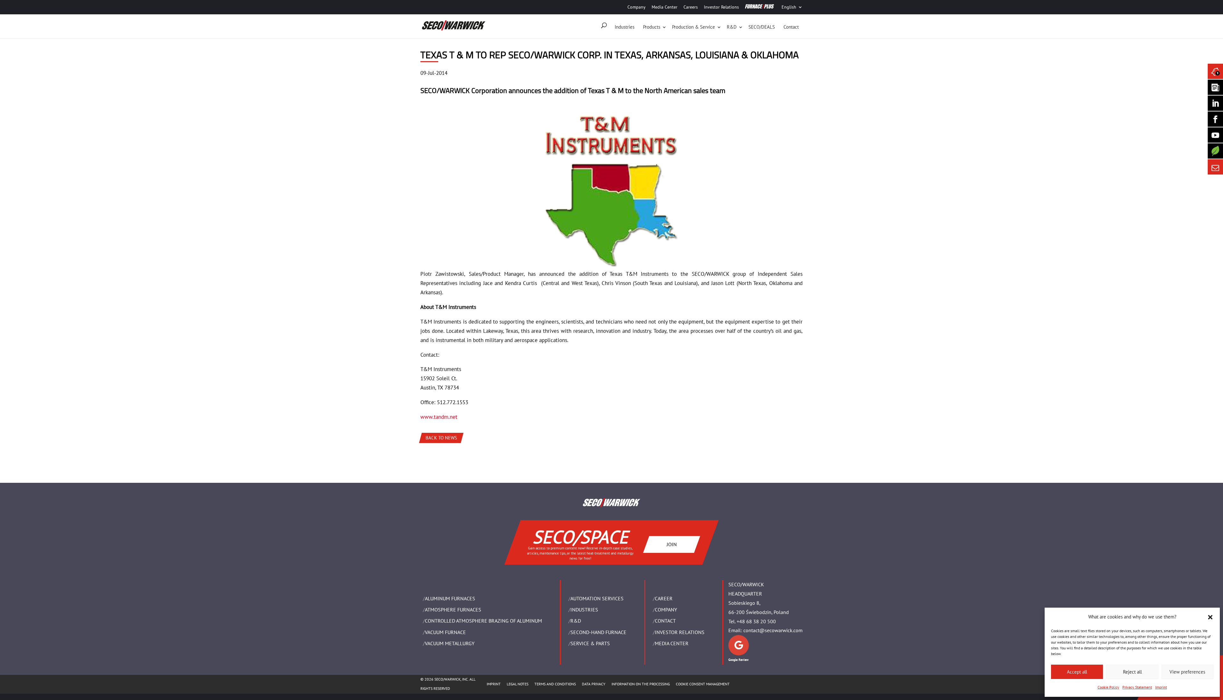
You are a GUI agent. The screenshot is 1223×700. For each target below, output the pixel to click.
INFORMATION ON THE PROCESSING (641, 684)
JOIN (672, 544)
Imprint (1161, 687)
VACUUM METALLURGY (450, 643)
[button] (1210, 617)
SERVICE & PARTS (590, 643)
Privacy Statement (1137, 687)
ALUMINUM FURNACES (450, 598)
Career (664, 598)
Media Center (664, 7)
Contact (791, 27)
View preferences (1187, 672)
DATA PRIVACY (593, 684)
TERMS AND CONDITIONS (555, 684)
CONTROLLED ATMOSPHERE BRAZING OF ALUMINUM (483, 621)
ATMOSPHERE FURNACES (453, 609)
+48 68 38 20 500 (756, 621)
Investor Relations (721, 7)
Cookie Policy (1108, 687)
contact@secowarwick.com (773, 630)
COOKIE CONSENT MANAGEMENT (703, 684)
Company (636, 7)
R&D (732, 27)
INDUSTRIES (584, 609)
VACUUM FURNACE (445, 632)
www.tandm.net (438, 416)
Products (651, 27)
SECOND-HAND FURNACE (598, 632)
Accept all (1077, 672)
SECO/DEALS (761, 27)
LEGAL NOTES (517, 684)
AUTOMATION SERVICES (597, 598)
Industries (624, 27)
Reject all (1132, 672)
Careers (690, 7)
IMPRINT (494, 684)
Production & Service (693, 27)
